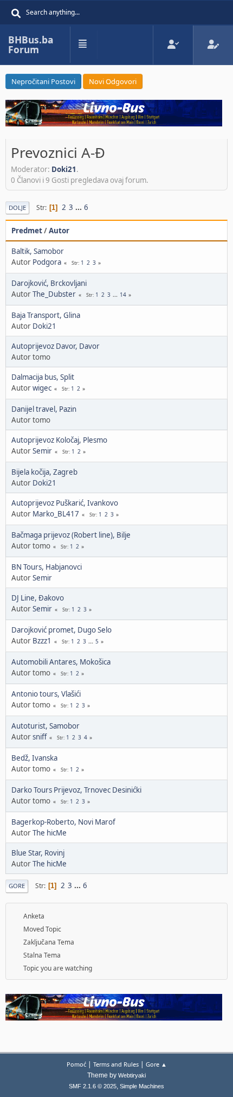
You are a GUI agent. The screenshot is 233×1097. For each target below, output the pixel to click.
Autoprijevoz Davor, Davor (55, 346)
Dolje (17, 207)
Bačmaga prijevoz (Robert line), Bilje (71, 535)
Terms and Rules (116, 1064)
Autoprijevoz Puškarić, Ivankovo (64, 503)
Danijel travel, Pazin (43, 409)
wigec (42, 388)
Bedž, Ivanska (34, 758)
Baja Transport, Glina (45, 315)
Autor (59, 230)
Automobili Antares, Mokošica (61, 662)
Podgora (47, 262)
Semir (42, 451)
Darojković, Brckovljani (49, 283)
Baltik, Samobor (37, 251)
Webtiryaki (132, 1075)
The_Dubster (54, 294)
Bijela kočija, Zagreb (44, 472)
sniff (40, 737)
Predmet (26, 230)
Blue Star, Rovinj (37, 853)
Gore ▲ (156, 1064)
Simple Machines (142, 1086)
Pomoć (76, 1064)
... (79, 207)
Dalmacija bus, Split (42, 377)
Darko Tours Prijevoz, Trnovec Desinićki (76, 790)
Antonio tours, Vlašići (46, 694)
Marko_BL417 (56, 514)
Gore (17, 886)
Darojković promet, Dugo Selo (61, 630)
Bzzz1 (42, 641)
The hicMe (50, 833)
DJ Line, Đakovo (37, 598)
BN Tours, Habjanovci (46, 567)
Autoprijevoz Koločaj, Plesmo (59, 440)
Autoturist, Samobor (45, 726)
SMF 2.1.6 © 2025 (92, 1086)
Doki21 (63, 169)
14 (123, 294)
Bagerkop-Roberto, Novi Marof (63, 822)
